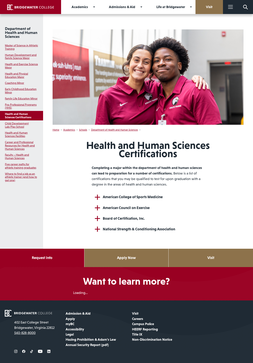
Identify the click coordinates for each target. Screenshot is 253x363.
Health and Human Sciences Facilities (16, 134)
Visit (210, 258)
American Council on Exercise (126, 208)
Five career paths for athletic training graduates (20, 166)
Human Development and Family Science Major (21, 56)
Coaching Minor (14, 82)
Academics (69, 129)
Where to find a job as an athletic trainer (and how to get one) (21, 177)
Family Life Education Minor (21, 98)
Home (56, 129)
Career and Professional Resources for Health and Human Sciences (20, 145)
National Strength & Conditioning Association (139, 229)
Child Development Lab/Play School (17, 125)
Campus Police (143, 324)
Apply (70, 319)
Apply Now (126, 258)
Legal (70, 334)
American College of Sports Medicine (133, 197)
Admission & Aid (78, 313)
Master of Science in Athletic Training (21, 47)
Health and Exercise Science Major (21, 66)
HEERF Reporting (145, 329)
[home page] (28, 313)
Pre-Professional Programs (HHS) (21, 106)
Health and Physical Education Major (16, 75)
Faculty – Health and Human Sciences (17, 156)
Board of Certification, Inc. (124, 218)
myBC (70, 324)
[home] (30, 7)
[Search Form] (245, 7)
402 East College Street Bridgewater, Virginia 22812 (34, 324)
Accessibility (75, 329)
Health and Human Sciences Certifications (18, 115)
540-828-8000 (25, 333)
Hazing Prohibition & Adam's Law (91, 339)
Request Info (42, 258)
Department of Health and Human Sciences (21, 32)
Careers (137, 319)
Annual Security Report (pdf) (87, 345)
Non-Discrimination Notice (152, 339)
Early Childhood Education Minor (21, 90)
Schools (83, 129)
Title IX (137, 334)
